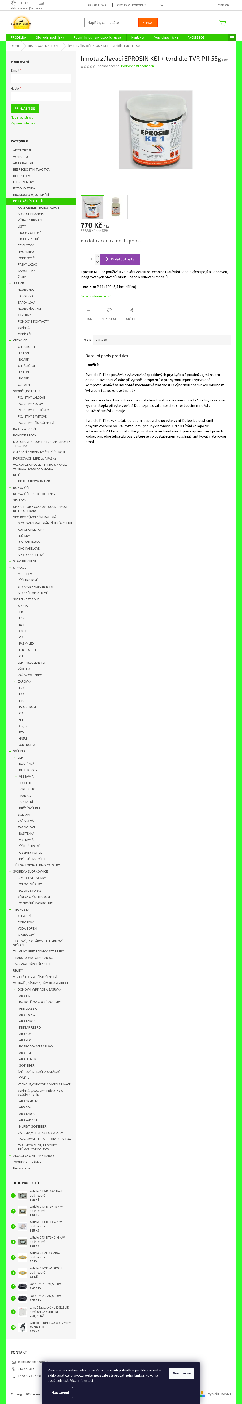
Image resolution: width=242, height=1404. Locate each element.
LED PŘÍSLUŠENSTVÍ (31, 662)
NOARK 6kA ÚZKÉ (30, 308)
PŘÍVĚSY (23, 1078)
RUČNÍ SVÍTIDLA (29, 808)
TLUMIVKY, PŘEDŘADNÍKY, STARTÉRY (38, 951)
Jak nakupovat (97, 5)
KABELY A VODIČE (25, 429)
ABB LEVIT (26, 1053)
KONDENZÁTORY (24, 435)
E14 (21, 624)
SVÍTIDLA (19, 751)
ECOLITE (26, 783)
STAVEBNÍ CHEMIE (25, 561)
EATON (24, 353)
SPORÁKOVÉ (26, 935)
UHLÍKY (18, 970)
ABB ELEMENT (28, 1059)
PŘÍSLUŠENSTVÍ (28, 846)
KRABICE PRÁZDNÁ (31, 213)
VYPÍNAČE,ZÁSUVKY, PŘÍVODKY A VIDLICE (41, 983)
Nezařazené (21, 1168)
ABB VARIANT (28, 1120)
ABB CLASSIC (28, 1008)
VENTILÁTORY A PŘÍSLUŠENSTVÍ (35, 977)
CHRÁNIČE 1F (27, 347)
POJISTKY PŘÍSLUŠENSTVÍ (36, 423)
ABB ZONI (25, 1034)
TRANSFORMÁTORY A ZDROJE (34, 958)
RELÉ (16, 475)
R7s (21, 732)
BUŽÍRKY (24, 536)
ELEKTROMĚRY (23, 182)
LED (20, 612)
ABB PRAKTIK (28, 1101)
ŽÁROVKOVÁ (26, 827)
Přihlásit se (25, 108)
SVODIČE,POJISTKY (26, 391)
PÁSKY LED (26, 643)
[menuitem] (18, 37)
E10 (21, 700)
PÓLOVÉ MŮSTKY (30, 884)
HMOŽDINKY (26, 252)
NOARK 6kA (26, 290)
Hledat (148, 23)
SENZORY (19, 500)
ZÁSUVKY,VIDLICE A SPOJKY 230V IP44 (45, 1139)
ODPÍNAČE (25, 334)
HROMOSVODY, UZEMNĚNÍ (31, 195)
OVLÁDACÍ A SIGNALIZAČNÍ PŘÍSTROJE (39, 452)
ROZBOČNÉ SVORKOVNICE (36, 903)
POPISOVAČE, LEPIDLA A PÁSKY (34, 458)
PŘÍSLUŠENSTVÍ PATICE (34, 481)
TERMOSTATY (23, 909)
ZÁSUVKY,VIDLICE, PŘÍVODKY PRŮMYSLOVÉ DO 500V (37, 1147)
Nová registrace (22, 118)
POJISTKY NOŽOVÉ (31, 403)
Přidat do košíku (123, 259)
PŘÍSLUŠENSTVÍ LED (32, 859)
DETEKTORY (21, 176)
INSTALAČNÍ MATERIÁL (28, 201)
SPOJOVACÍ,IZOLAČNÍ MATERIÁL (35, 517)
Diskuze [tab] (101, 339)
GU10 (22, 631)
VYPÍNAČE (24, 328)
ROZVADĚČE (21, 488)
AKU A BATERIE (23, 163)
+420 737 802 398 (30, 1376)
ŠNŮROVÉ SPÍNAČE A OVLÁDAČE (40, 1072)
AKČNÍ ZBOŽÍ (22, 150)
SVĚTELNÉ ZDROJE (26, 599)
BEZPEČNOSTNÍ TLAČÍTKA (31, 169)
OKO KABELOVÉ (29, 548)
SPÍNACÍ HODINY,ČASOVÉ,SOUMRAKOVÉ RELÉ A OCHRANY (40, 508)
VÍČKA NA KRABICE (30, 220)
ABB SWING (27, 1014)
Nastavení (60, 1392)
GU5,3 (23, 738)
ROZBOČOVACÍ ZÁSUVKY (36, 1046)
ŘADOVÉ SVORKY (29, 890)
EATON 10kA (26, 302)
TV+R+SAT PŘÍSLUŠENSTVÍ (31, 964)
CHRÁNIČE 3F (27, 366)
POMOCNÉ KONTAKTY (33, 321)
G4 (21, 656)
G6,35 (23, 726)
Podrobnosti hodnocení (138, 66)
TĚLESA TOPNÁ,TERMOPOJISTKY (36, 865)
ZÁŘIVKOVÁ (26, 821)
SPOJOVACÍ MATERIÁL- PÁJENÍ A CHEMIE (45, 523)
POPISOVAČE (27, 258)
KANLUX (25, 795)
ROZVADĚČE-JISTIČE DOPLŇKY (34, 494)
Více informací (81, 1380)
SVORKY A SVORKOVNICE (30, 871)
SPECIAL (23, 605)
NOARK (24, 359)
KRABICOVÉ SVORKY (32, 878)
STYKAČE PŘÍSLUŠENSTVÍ (35, 586)
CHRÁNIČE (20, 340)
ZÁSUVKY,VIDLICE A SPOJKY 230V (40, 1133)
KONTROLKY (26, 745)
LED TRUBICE (28, 650)
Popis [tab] (87, 339)
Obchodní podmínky (131, 5)
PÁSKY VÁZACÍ (28, 264)
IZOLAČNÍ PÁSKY (29, 542)
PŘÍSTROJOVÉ (28, 580)
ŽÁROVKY (24, 681)
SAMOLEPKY (26, 271)
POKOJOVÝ (26, 922)
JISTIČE (18, 283)
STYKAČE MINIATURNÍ (33, 593)
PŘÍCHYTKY (26, 245)
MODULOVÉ (26, 574)
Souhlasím (182, 1373)
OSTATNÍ (24, 385)
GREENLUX (27, 789)
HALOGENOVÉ (27, 707)
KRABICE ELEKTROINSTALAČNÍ (39, 207)
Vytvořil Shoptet (219, 1394)
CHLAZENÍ (24, 916)
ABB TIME (25, 996)
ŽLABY (22, 277)
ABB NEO (25, 1040)
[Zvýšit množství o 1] (97, 256)
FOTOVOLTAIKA (24, 188)
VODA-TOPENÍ (27, 928)
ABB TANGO (27, 1021)
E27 (21, 618)
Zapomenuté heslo (24, 123)
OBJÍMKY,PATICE (30, 852)
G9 (21, 637)
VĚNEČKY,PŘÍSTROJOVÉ (34, 897)
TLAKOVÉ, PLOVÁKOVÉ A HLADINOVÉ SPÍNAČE (38, 943)
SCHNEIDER (27, 1065)
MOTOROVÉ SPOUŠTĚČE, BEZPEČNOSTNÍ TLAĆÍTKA (42, 443)
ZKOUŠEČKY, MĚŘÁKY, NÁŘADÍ (34, 1156)
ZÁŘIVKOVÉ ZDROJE (31, 675)
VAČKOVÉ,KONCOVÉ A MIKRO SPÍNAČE (44, 1084)
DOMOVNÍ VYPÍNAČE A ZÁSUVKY (39, 989)
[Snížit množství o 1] (97, 262)
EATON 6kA (26, 296)
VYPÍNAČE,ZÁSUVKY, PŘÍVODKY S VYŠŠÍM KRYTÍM (40, 1093)
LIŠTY (22, 226)
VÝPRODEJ (20, 157)
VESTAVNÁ (26, 776)
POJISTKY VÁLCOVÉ (31, 397)
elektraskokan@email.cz (35, 1362)
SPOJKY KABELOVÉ (31, 555)
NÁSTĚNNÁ (26, 764)
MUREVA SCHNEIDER (33, 1126)
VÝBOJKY (24, 669)
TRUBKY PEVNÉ (28, 239)
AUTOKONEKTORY (31, 529)
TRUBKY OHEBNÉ (29, 233)
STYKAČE (19, 567)
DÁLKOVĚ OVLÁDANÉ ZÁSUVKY (40, 1002)
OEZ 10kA (24, 315)
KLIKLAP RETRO (30, 1027)
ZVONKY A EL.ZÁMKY (27, 1162)
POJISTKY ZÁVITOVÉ (32, 416)
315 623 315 (26, 1368)
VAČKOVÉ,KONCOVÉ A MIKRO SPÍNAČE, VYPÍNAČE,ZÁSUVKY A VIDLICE (40, 466)
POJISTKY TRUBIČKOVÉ (34, 410)
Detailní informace (93, 296)
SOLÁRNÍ (24, 814)
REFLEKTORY (28, 770)
